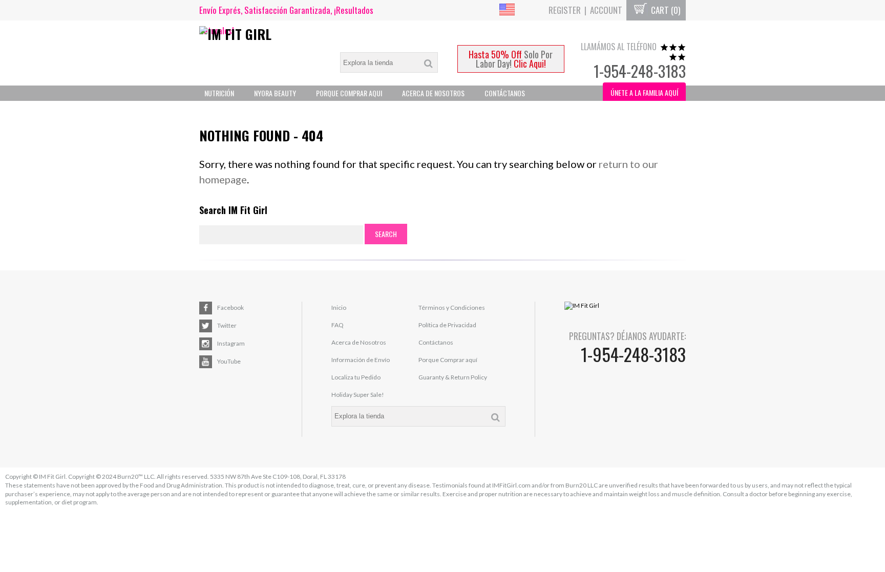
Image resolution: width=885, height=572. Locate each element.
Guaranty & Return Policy (452, 377)
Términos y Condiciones (451, 307)
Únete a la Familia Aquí (644, 92)
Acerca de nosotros (433, 93)
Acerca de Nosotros (358, 342)
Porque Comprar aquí (447, 360)
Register (565, 10)
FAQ (337, 325)
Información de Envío (360, 360)
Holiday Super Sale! (357, 394)
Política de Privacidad (447, 325)
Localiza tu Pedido (356, 377)
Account (606, 10)
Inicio (338, 307)
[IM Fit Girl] (260, 34)
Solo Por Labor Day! (511, 59)
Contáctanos (504, 93)
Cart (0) (664, 10)
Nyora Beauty (275, 93)
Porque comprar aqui (349, 93)
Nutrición (219, 93)
